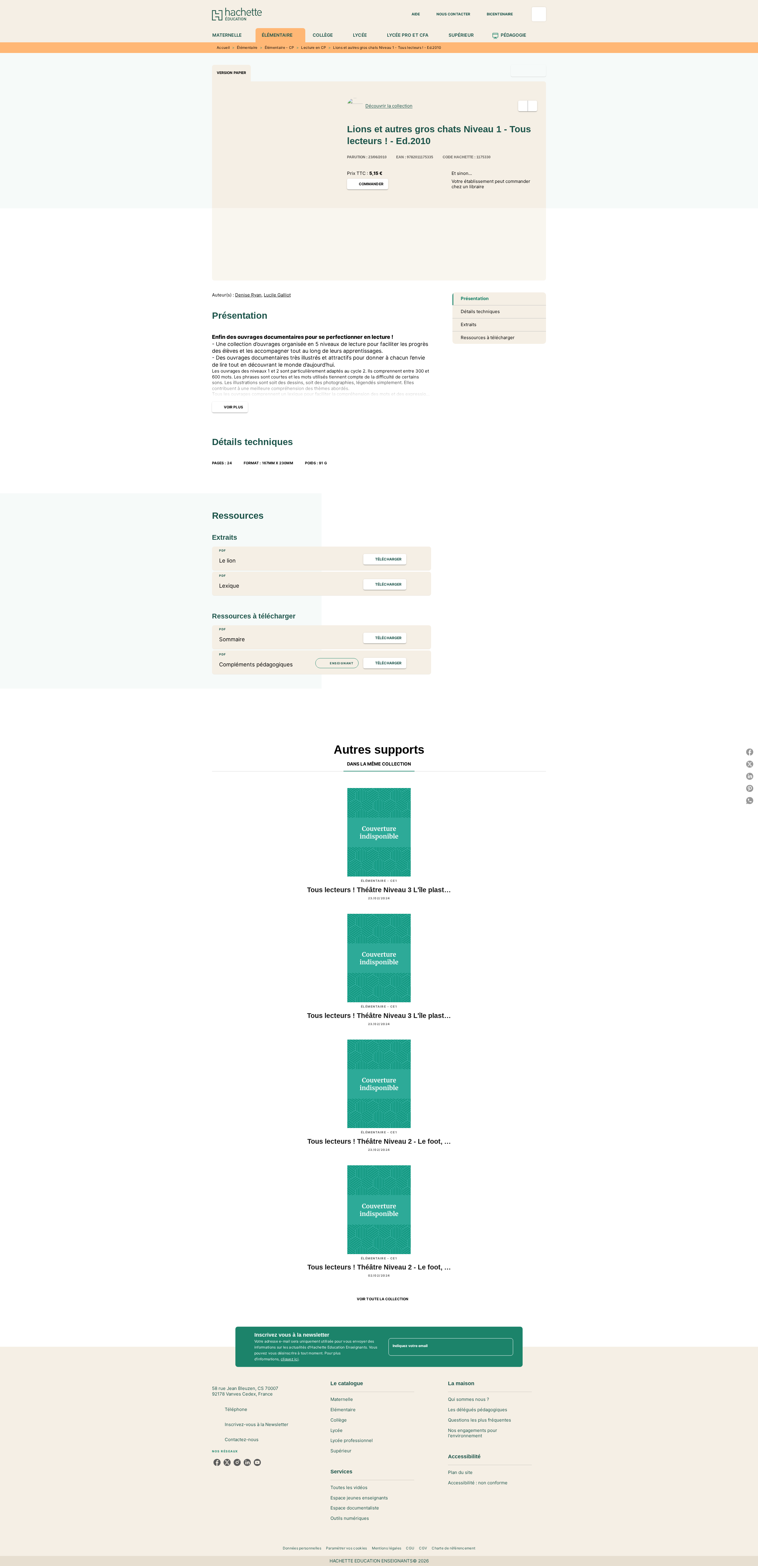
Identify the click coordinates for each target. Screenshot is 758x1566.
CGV (423, 1548)
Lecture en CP (313, 47)
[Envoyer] (506, 1347)
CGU (410, 1548)
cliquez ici (289, 1359)
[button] (412, 14)
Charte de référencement (453, 1548)
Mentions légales (387, 1548)
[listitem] (217, 1462)
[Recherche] (539, 14)
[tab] (230, 35)
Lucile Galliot (277, 295)
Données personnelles (302, 1548)
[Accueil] (237, 14)
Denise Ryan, (249, 295)
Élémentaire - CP (279, 47)
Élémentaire (247, 47)
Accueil (223, 47)
